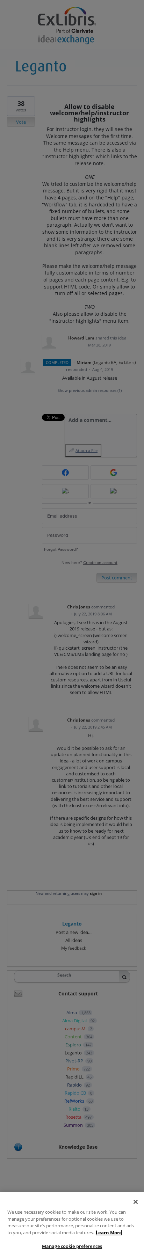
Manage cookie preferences (72, 1246)
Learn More (109, 1232)
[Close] (135, 1202)
